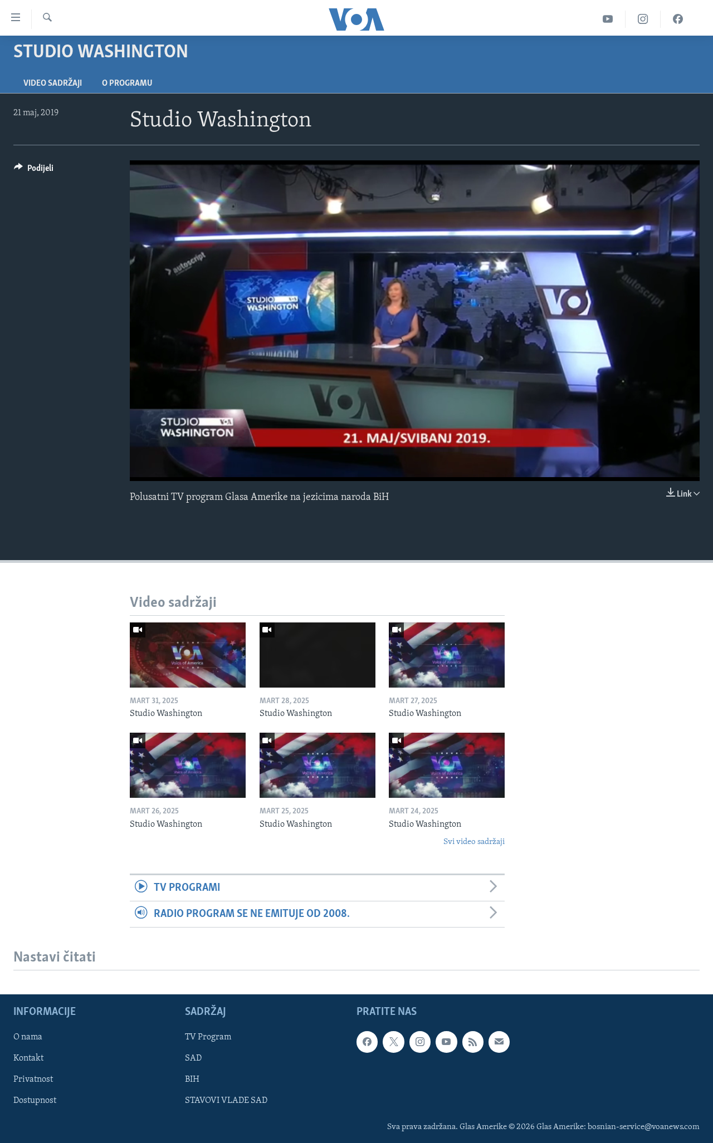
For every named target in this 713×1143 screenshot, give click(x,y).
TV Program (208, 1037)
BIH (192, 1080)
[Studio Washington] (188, 655)
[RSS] (473, 1041)
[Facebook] (678, 19)
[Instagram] (643, 19)
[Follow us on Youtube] (446, 1041)
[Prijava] (499, 1041)
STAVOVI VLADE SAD (226, 1101)
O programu (127, 83)
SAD (193, 1058)
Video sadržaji (52, 83)
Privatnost (33, 1080)
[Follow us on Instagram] (420, 1041)
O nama (27, 1037)
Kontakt (28, 1058)
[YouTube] (608, 19)
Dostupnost (34, 1101)
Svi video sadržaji (474, 842)
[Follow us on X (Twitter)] (393, 1041)
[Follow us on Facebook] (367, 1041)
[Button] (33, 170)
